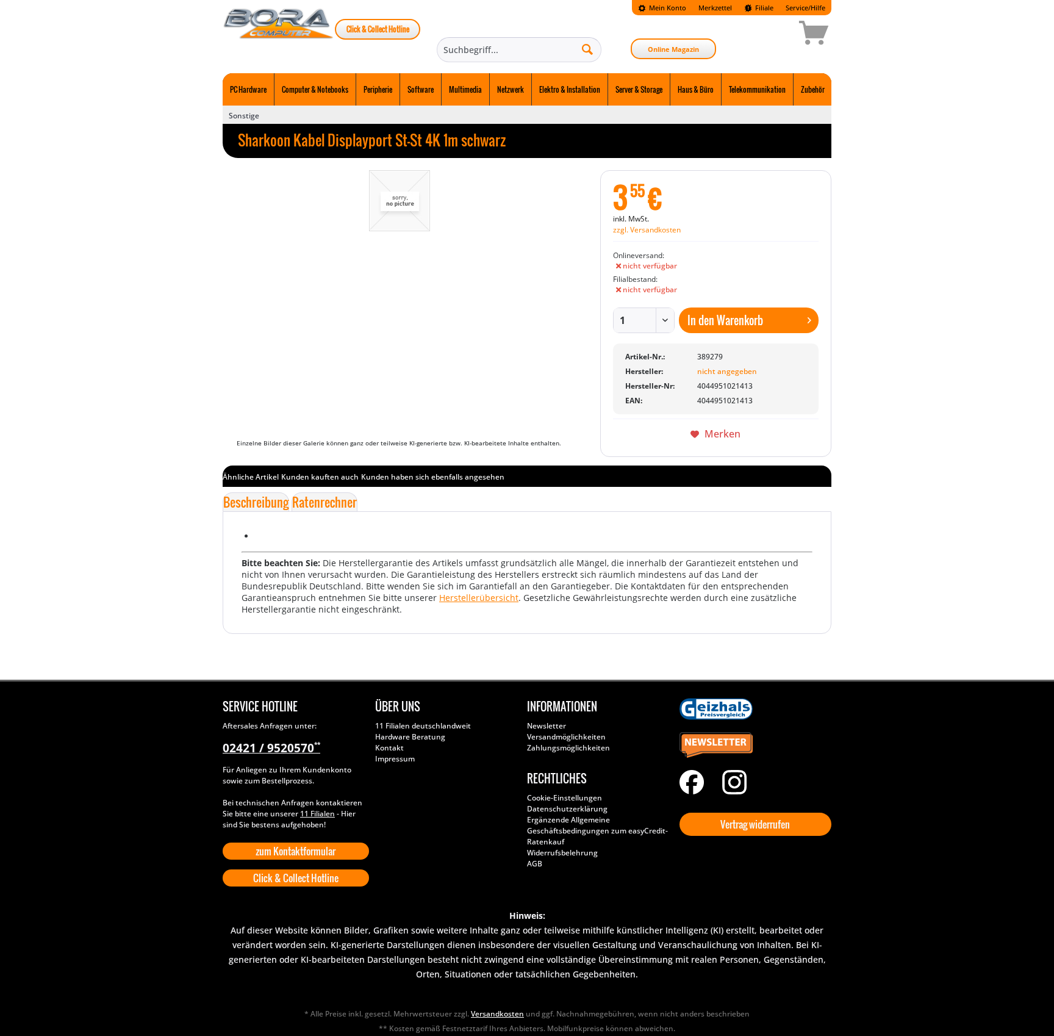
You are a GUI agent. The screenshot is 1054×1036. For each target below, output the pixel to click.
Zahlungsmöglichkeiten (568, 748)
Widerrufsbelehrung (562, 852)
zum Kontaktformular (295, 851)
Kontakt (389, 748)
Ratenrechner (324, 502)
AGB (534, 863)
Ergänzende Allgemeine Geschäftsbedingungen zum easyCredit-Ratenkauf (597, 831)
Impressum (395, 759)
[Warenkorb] (770, 35)
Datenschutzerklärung (567, 809)
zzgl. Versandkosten (647, 230)
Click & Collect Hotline (377, 29)
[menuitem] (662, 7)
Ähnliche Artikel (251, 477)
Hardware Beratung (410, 737)
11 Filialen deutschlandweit (423, 726)
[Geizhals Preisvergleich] (752, 709)
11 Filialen (317, 813)
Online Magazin (673, 49)
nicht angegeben (727, 371)
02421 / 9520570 (271, 748)
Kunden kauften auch (320, 477)
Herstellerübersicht (478, 597)
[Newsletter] (752, 745)
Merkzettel (715, 7)
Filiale (763, 7)
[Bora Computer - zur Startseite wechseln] (279, 34)
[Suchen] (587, 49)
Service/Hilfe (805, 7)
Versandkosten (497, 1014)
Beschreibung (256, 502)
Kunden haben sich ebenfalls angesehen (432, 477)
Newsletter (546, 726)
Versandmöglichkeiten (566, 737)
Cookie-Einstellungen (564, 798)
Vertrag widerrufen (755, 824)
